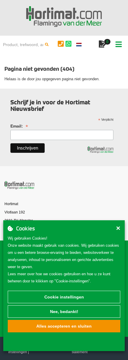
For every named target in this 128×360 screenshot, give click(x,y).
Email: (19, 126)
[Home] (64, 16)
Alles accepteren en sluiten (64, 326)
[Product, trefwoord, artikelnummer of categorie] (46, 45)
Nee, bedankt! (64, 311)
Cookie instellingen (64, 297)
